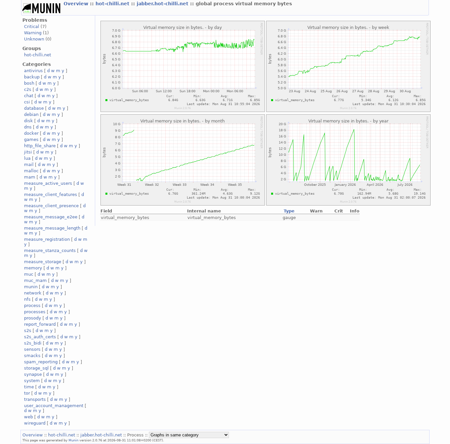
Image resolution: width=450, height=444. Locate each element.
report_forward (40, 324)
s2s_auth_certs (40, 336)
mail (29, 164)
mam (29, 177)
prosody (32, 318)
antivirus (33, 70)
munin (31, 286)
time (29, 386)
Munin (73, 440)
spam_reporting (41, 361)
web (28, 416)
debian (31, 114)
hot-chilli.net (113, 3)
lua (27, 158)
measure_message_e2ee (50, 216)
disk (28, 120)
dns (28, 127)
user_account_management (53, 405)
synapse (33, 374)
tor (27, 393)
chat (28, 95)
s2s (27, 330)
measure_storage (42, 261)
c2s (27, 89)
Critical (31, 26)
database (34, 108)
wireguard (34, 423)
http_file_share (40, 145)
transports (35, 399)
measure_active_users (48, 183)
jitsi (28, 152)
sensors (32, 349)
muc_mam (35, 280)
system (32, 380)
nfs (27, 299)
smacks (32, 355)
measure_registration (47, 239)
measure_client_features (50, 194)
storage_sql (36, 368)
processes (34, 311)
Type (289, 210)
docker (31, 133)
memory (33, 267)
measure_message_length (52, 228)
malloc (31, 170)
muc (28, 274)
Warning (33, 32)
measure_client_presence (51, 205)
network (33, 293)
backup (32, 76)
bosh (29, 83)
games (31, 139)
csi (27, 101)
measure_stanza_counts (50, 250)
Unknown (34, 39)
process (32, 305)
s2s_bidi (33, 343)
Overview (77, 3)
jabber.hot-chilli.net (163, 3)
